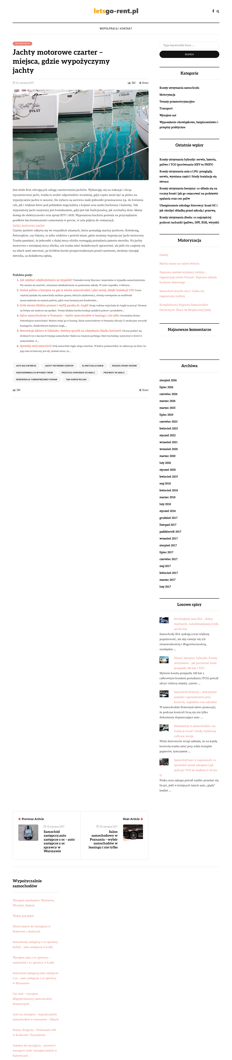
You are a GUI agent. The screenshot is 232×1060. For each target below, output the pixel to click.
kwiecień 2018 (169, 490)
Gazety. (164, 255)
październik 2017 (170, 531)
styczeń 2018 (168, 511)
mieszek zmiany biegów (124, 366)
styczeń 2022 (168, 435)
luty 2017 (165, 586)
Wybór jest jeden (23, 916)
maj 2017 (165, 566)
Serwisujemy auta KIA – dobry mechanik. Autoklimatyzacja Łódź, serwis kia (196, 624)
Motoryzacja (22, 43)
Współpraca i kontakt (116, 28)
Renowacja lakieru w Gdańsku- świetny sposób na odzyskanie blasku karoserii (70, 331)
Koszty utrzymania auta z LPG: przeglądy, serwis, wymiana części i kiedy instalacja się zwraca (188, 176)
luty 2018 (165, 504)
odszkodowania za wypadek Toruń (34, 372)
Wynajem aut (168, 115)
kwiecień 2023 (169, 428)
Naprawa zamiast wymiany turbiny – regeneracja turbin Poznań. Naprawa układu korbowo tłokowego (188, 277)
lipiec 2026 (166, 387)
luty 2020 (165, 463)
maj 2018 (165, 483)
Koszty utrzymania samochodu (179, 88)
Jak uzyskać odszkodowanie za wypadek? (46, 280)
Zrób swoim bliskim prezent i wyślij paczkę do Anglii (54, 305)
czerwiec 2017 (168, 559)
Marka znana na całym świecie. (180, 263)
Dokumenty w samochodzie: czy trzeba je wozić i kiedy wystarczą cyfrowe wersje (195, 731)
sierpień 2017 (168, 545)
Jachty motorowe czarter (29, 225)
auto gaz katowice (26, 366)
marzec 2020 (167, 456)
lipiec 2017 (166, 552)
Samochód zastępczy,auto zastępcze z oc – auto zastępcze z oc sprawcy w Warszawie (35, 978)
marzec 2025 (167, 408)
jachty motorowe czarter (59, 366)
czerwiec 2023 (168, 421)
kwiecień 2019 (169, 476)
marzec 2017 (167, 580)
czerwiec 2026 (168, 394)
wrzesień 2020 (169, 449)
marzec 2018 (167, 497)
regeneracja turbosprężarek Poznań (36, 379)
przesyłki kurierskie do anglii (78, 372)
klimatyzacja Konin (92, 366)
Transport (166, 108)
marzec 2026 (167, 401)
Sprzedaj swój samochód (35, 346)
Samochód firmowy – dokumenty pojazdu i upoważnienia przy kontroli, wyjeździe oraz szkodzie (195, 697)
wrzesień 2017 (169, 538)
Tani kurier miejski (76, 379)
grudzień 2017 (168, 518)
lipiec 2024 (166, 415)
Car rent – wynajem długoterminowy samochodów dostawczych (32, 999)
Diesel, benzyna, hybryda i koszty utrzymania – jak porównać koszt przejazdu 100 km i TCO (195, 663)
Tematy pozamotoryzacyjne (177, 101)
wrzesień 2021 (169, 442)
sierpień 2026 (168, 380)
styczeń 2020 (168, 470)
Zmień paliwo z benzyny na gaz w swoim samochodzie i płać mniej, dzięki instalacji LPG (77, 290)
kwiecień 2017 (169, 573)
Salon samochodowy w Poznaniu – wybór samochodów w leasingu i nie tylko (70, 315)
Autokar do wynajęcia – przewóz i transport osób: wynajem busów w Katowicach (35, 1050)
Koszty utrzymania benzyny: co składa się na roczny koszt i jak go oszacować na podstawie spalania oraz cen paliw (189, 193)
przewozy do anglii (114, 372)
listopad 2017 (168, 525)
